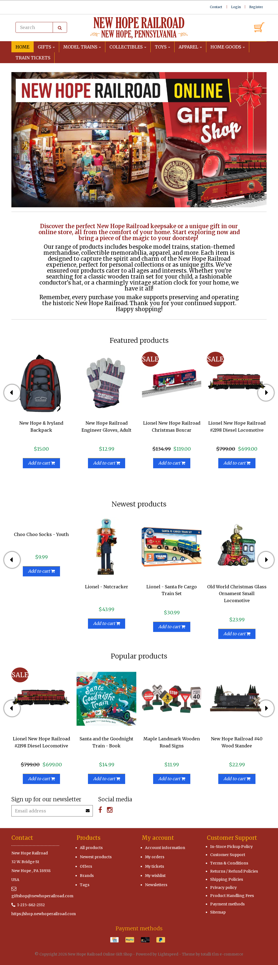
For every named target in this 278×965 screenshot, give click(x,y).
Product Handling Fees (232, 895)
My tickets (154, 866)
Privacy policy (223, 887)
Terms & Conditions (229, 863)
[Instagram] (110, 810)
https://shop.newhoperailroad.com (43, 913)
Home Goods (226, 47)
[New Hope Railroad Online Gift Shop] (139, 28)
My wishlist (155, 875)
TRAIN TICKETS (32, 57)
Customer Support (227, 854)
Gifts (45, 47)
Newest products (96, 856)
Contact (216, 7)
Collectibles (126, 47)
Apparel (189, 47)
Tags (84, 884)
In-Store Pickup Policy (231, 846)
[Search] (60, 27)
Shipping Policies (226, 879)
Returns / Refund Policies (234, 871)
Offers (86, 866)
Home (22, 47)
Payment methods (227, 904)
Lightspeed (168, 954)
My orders (154, 856)
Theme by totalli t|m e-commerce (212, 954)
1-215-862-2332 (31, 904)
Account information (165, 847)
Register (256, 7)
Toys (161, 47)
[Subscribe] (88, 808)
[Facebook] (100, 810)
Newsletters (156, 884)
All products (91, 847)
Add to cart (39, 463)
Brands (87, 875)
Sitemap (218, 912)
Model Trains (80, 47)
